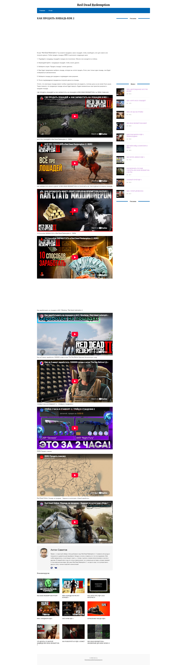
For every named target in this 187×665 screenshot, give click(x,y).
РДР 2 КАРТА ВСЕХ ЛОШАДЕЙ (136, 100)
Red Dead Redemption (93, 5)
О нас (50, 10)
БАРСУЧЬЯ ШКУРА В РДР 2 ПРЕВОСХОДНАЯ (135, 135)
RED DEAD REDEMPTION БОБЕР (137, 123)
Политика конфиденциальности (93, 660)
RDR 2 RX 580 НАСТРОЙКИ (135, 112)
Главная (42, 10)
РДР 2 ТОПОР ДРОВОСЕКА (135, 191)
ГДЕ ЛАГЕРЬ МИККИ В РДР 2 (135, 157)
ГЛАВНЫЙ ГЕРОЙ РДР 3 (134, 180)
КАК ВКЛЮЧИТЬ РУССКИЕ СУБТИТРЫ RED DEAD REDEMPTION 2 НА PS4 (138, 170)
